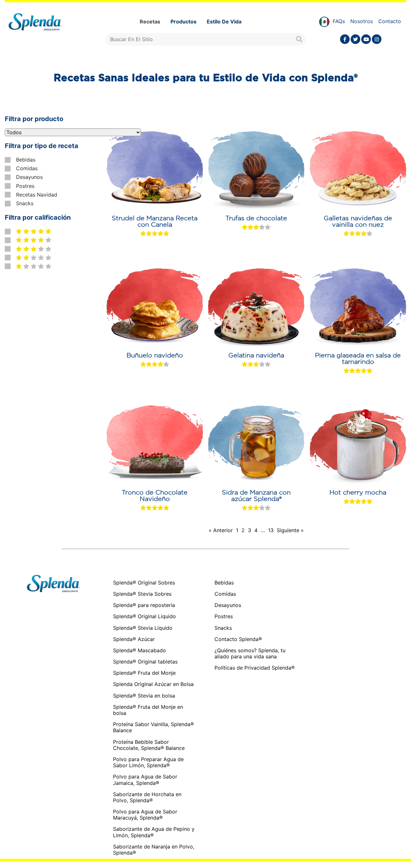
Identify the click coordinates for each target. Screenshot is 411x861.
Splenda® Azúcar (134, 639)
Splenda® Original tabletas (145, 661)
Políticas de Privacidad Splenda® (254, 668)
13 (271, 530)
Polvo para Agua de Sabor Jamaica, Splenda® (145, 779)
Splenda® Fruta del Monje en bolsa (148, 710)
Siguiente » (290, 530)
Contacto (389, 21)
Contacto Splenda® (238, 639)
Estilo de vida (224, 21)
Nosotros (361, 21)
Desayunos (29, 177)
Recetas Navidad (36, 195)
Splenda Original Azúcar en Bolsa (153, 684)
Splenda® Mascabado (139, 650)
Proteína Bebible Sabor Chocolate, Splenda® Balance (149, 745)
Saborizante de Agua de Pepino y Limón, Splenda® (154, 832)
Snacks (24, 203)
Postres (25, 186)
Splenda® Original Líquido (144, 616)
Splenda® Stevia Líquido (142, 628)
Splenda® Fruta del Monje (144, 673)
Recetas (150, 21)
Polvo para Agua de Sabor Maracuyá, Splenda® (145, 814)
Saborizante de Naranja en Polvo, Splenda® (153, 849)
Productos (184, 21)
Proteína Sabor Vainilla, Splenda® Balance (153, 727)
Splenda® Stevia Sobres (142, 594)
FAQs (339, 21)
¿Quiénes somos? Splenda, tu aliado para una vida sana (249, 653)
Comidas (27, 168)
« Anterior (221, 530)
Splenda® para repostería (144, 605)
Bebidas (25, 160)
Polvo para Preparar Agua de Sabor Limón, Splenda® (148, 762)
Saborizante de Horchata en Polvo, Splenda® (147, 797)
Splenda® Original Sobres (144, 582)
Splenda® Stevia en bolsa (144, 695)
